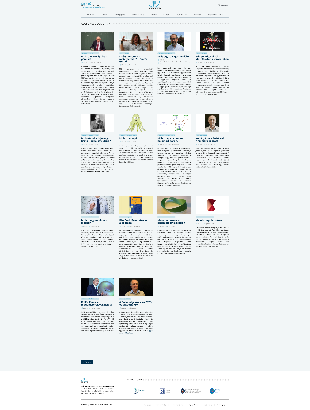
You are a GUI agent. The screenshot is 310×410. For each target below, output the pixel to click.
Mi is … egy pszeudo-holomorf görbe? (170, 140)
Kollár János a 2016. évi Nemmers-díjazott (210, 140)
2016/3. (85, 226)
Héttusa (197, 15)
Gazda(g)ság (119, 15)
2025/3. (200, 224)
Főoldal (91, 15)
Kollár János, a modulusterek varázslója (96, 303)
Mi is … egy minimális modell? (94, 221)
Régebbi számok (215, 15)
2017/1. (162, 144)
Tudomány (182, 15)
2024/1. (162, 226)
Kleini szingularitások (209, 220)
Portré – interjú (124, 53)
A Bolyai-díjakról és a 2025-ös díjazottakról (135, 303)
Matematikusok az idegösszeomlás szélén (171, 221)
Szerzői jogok (221, 405)
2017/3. (85, 144)
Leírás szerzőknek (177, 405)
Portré (154, 15)
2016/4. (200, 144)
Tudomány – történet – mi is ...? (90, 53)
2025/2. (85, 308)
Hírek (104, 15)
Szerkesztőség (161, 405)
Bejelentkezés (193, 405)
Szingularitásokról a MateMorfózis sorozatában (212, 58)
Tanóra (167, 15)
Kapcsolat (147, 405)
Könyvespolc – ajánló (125, 217)
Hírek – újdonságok (201, 53)
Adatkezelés (207, 405)
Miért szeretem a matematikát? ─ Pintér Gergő (133, 59)
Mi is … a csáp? (128, 138)
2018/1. (200, 62)
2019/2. (85, 62)
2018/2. (162, 60)
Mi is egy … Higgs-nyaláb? (173, 56)
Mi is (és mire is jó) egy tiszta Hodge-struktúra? (96, 140)
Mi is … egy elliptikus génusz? (94, 58)
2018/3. (123, 65)
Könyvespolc (138, 15)
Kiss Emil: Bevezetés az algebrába (133, 221)
